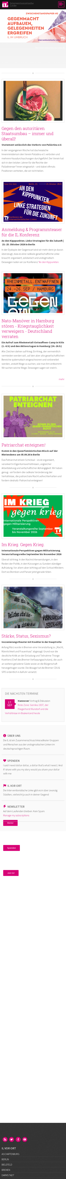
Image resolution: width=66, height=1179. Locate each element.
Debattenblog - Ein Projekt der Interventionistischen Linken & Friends (33, 55)
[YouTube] (25, 1139)
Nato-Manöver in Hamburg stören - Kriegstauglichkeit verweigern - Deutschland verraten (28, 328)
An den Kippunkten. (49, 262)
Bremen (6, 1169)
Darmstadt (8, 1175)
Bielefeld (7, 1164)
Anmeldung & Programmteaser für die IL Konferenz (32, 232)
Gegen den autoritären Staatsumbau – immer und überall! (28, 133)
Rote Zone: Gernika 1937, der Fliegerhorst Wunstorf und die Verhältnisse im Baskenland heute (26, 709)
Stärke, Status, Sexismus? (26, 636)
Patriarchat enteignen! (23, 445)
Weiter (10, 822)
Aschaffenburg (10, 1154)
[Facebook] (18, 1139)
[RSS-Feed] (5, 1139)
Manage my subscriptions (16, 815)
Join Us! (11, 872)
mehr (61, 379)
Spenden (11, 847)
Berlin (5, 1159)
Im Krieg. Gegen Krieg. (23, 544)
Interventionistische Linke (51, 48)
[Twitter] (12, 1139)
